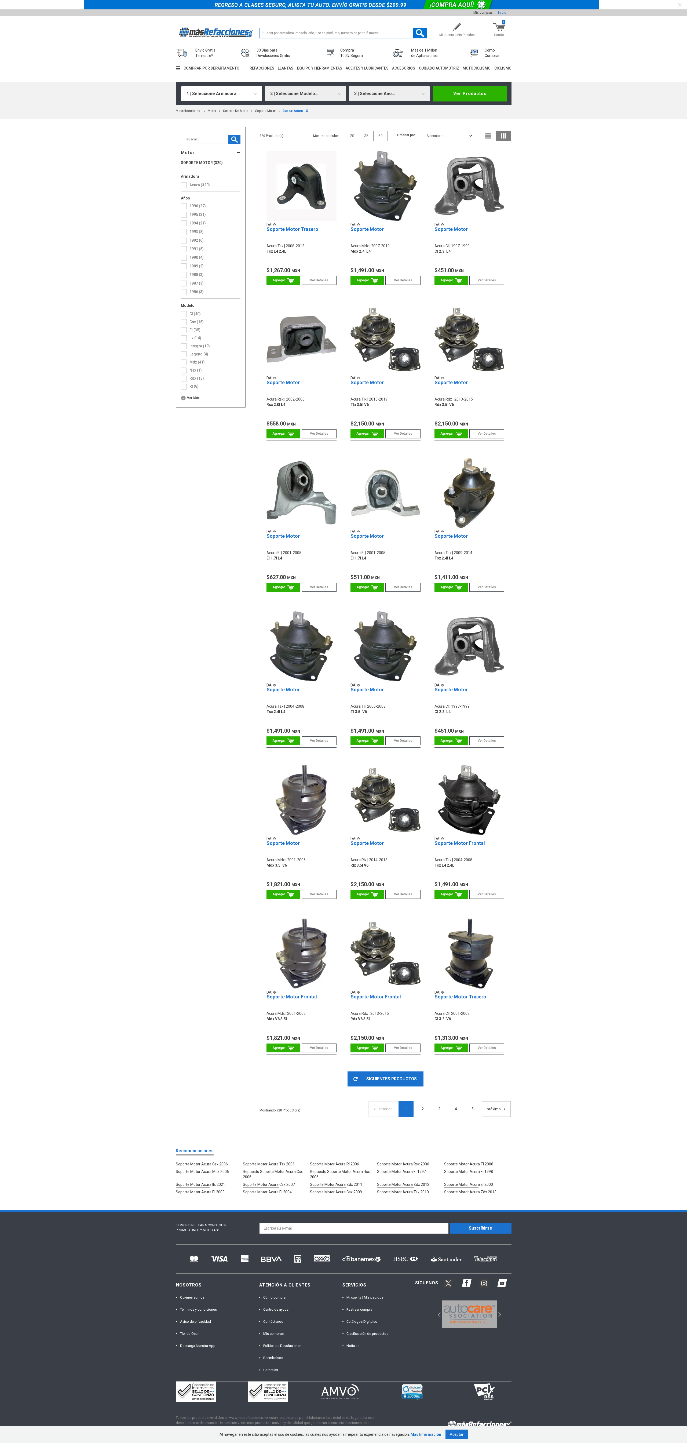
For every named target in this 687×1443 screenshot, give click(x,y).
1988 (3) (196, 274)
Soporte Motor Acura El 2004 (267, 1192)
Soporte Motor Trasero (292, 229)
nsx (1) (195, 370)
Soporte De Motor (236, 111)
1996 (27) (197, 206)
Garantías (270, 1370)
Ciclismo (502, 68)
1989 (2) (196, 266)
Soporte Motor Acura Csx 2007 (269, 1184)
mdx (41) (197, 362)
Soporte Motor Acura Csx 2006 (202, 1164)
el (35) (194, 330)
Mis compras (483, 12)
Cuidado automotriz (439, 68)
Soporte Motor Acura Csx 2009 (336, 1192)
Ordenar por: (406, 135)
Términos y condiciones (198, 1309)
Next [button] (499, 1314)
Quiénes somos (192, 1297)
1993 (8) (196, 232)
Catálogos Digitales (361, 1322)
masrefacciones (188, 111)
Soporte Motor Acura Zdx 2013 (470, 1192)
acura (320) (199, 185)
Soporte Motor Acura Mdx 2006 (202, 1171)
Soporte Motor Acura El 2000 (468, 1184)
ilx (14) (195, 338)
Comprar (283, 280)
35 (366, 136)
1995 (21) (197, 214)
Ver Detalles (319, 280)
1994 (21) (197, 223)
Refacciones (262, 68)
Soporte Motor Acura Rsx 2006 (403, 1164)
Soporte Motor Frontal (459, 843)
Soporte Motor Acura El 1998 (468, 1171)
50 (380, 136)
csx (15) (196, 322)
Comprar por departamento (211, 68)
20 (352, 136)
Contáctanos (273, 1322)
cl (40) (195, 314)
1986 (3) (196, 292)
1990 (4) (196, 257)
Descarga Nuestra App (197, 1346)
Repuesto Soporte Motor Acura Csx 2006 (273, 1174)
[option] (469, 1314)
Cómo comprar (275, 1297)
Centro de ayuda (275, 1309)
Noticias (352, 1346)
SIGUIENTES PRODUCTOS (391, 1078)
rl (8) (194, 386)
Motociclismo (477, 68)
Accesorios (403, 68)
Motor (212, 111)
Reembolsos (273, 1358)
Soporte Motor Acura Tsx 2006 (269, 1164)
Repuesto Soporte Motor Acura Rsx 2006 (340, 1174)
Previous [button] (437, 1314)
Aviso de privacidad (195, 1322)
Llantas (285, 68)
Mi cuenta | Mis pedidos (364, 1297)
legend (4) (198, 354)
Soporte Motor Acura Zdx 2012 (403, 1184)
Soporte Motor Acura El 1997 (401, 1171)
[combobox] (221, 93)
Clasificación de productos (367, 1334)
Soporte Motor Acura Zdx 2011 (336, 1184)
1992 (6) (196, 240)
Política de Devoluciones (282, 1346)
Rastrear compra (359, 1309)
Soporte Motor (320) (202, 163)
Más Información (426, 1434)
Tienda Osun (189, 1334)
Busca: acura (293, 111)
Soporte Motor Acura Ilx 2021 (200, 1184)
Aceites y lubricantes (367, 68)
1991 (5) (196, 249)
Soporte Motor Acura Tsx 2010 (403, 1192)
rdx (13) (196, 378)
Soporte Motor (265, 111)
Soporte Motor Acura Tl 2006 (468, 1164)
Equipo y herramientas (319, 68)
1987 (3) (196, 283)
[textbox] (343, 33)
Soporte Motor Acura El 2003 (200, 1192)
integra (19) (199, 346)
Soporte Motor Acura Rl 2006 (334, 1164)
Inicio (502, 12)
